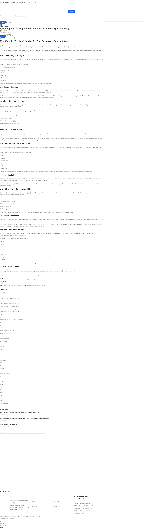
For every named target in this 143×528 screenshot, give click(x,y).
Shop (33, 504)
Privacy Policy (56, 501)
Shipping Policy (56, 506)
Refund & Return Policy (58, 504)
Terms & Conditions (58, 499)
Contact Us (34, 501)
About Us (34, 499)
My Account (34, 506)
